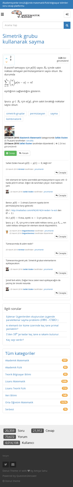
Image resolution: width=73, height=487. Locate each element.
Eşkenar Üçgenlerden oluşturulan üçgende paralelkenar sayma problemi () (32, 318)
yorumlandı (39, 169)
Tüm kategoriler (20, 353)
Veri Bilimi (11, 395)
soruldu (29, 140)
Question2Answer (26, 475)
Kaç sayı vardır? (15, 339)
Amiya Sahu (40, 470)
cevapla (62, 172)
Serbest (9, 409)
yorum (25, 153)
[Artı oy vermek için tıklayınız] (6, 58)
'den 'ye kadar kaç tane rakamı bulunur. (32, 334)
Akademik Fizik (13, 367)
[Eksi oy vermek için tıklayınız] (6, 62)
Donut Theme (10, 470)
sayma (54, 113)
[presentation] (5, 67)
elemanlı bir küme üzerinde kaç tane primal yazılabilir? (32, 327)
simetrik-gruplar (15, 113)
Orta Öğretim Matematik (19, 402)
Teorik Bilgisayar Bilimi (18, 374)
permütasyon (37, 113)
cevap (12, 153)
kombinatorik (13, 119)
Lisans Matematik (15, 381)
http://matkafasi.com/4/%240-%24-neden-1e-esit (34, 210)
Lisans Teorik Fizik (15, 388)
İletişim (6, 455)
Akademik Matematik (30, 137)
